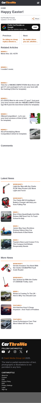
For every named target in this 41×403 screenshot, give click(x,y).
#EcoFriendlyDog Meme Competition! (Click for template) (13, 133)
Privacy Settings (7, 385)
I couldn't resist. (7, 69)
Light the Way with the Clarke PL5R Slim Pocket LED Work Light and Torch (24, 188)
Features (17, 305)
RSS (3, 383)
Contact (4, 377)
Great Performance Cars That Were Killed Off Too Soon (24, 322)
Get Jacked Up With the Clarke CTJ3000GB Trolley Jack (25, 281)
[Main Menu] (38, 3)
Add (35, 27)
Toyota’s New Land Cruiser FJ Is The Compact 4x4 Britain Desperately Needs (26, 244)
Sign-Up (4, 389)
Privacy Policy (6, 381)
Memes (3, 51)
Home (3, 8)
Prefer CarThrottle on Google (16, 26)
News (15, 212)
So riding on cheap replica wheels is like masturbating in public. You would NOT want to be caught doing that (10, 41)
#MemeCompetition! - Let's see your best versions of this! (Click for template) (14, 118)
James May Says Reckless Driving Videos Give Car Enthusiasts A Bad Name (23, 230)
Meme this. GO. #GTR (9, 54)
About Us (5, 375)
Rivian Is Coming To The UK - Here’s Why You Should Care (24, 295)
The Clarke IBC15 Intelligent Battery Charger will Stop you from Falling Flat (24, 202)
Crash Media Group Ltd (14, 358)
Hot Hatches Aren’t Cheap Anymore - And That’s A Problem (26, 308)
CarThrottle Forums (8, 18)
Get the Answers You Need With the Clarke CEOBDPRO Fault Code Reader (25, 268)
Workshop (17, 184)
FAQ (3, 379)
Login (3, 387)
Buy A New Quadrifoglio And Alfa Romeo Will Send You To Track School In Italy (26, 216)
